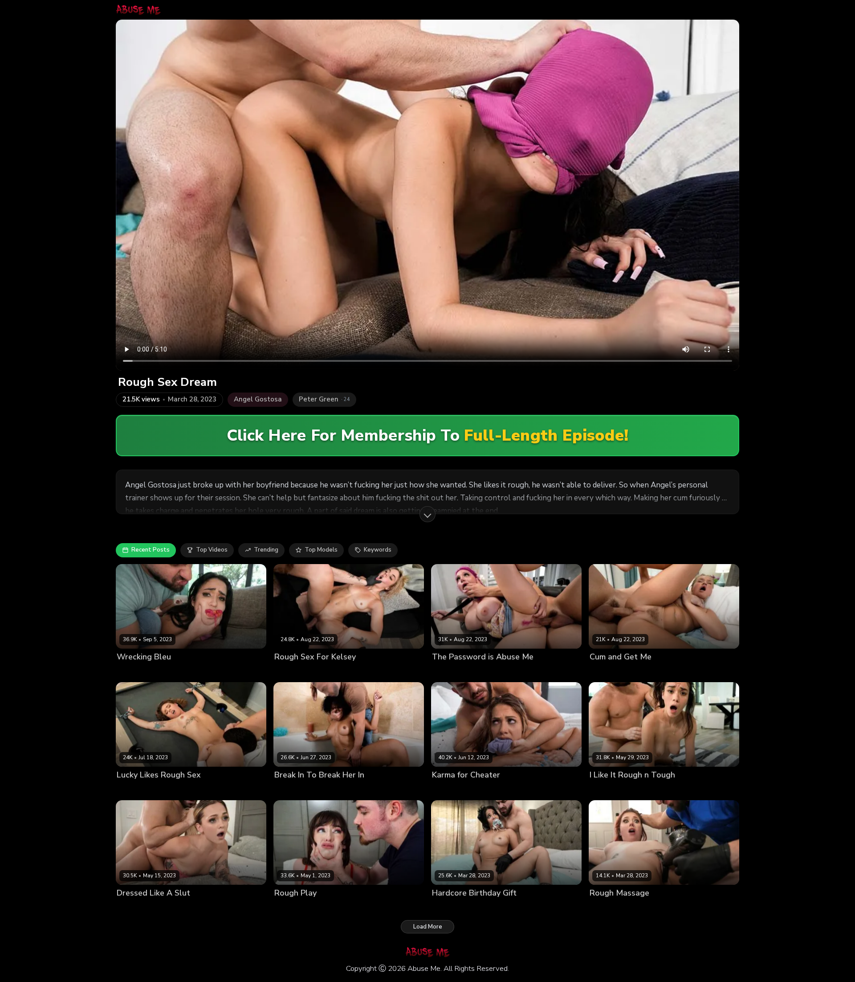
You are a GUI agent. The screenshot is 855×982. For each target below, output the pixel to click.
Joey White (132, 908)
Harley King (606, 671)
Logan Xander (332, 671)
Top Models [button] (321, 550)
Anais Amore (450, 908)
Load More (427, 927)
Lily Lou (442, 671)
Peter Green (161, 671)
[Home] (138, 9)
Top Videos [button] (212, 550)
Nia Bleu (129, 671)
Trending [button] (266, 550)
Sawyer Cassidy (612, 790)
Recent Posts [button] (150, 550)
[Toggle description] (427, 514)
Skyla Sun (288, 790)
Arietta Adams (610, 908)
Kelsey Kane (291, 671)
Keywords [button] (377, 550)
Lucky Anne (133, 790)
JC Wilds (444, 790)
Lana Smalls (291, 908)
